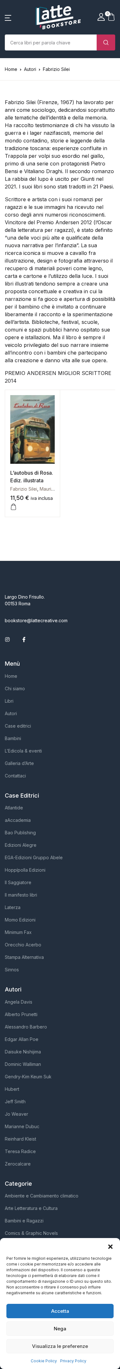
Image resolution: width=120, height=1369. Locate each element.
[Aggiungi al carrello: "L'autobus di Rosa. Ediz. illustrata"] (13, 507)
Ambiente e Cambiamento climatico (41, 1195)
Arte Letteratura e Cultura (31, 1208)
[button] (110, 1246)
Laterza (12, 907)
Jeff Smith (15, 1101)
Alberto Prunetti (21, 1014)
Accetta (60, 1311)
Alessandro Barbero (26, 1026)
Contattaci (15, 775)
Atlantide (14, 807)
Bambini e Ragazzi (24, 1220)
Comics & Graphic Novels (31, 1233)
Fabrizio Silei (23, 489)
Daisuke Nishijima (23, 1051)
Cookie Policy (44, 1360)
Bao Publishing (20, 832)
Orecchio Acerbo (23, 944)
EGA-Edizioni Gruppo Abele (34, 857)
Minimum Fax (18, 932)
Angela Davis (18, 1002)
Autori (11, 713)
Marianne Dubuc (22, 1126)
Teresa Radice (20, 1151)
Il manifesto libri (21, 895)
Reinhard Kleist (20, 1139)
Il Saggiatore (18, 882)
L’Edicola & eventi (23, 750)
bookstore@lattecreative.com (36, 620)
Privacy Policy (73, 1360)
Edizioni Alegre (20, 845)
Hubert (12, 1089)
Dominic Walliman (23, 1064)
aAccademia (18, 820)
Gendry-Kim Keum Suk (28, 1076)
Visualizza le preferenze (60, 1346)
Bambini (13, 738)
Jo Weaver (16, 1114)
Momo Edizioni (20, 919)
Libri (9, 701)
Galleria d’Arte (19, 763)
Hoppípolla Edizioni (25, 870)
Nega (60, 1329)
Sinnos (12, 969)
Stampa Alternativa (24, 957)
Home (11, 69)
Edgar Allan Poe (21, 1039)
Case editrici (18, 726)
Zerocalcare (18, 1163)
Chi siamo (15, 688)
